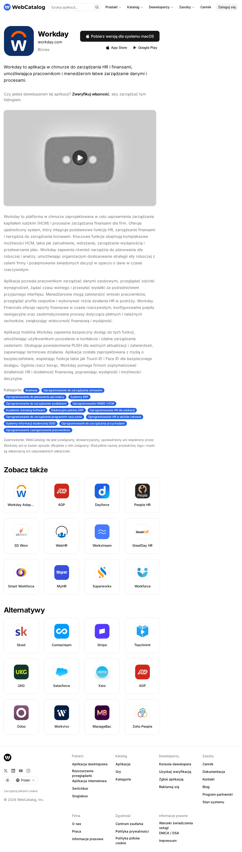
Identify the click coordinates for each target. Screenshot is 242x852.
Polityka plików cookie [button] (128, 840)
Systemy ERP (79, 397)
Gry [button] (118, 772)
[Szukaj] (97, 7)
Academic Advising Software (25, 410)
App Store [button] (119, 47)
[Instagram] (28, 771)
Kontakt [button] (209, 779)
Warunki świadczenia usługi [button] (176, 825)
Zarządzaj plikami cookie (21, 791)
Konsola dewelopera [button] (175, 764)
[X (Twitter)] (6, 771)
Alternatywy (24, 610)
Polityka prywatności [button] (132, 831)
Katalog (133, 7)
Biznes (43, 49)
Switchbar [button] (80, 788)
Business (31, 390)
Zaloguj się (227, 7)
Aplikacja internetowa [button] (89, 781)
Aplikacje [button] (123, 764)
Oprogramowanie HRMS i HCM (93, 403)
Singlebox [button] (80, 796)
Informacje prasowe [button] (87, 839)
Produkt (111, 7)
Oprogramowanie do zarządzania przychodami (93, 423)
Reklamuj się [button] (169, 787)
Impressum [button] (168, 840)
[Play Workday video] (80, 158)
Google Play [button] (147, 47)
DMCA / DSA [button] (169, 833)
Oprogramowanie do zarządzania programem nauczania (44, 417)
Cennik (205, 7)
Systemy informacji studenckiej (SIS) (30, 423)
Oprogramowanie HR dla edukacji (112, 410)
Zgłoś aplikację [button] (171, 779)
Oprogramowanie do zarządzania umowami (72, 390)
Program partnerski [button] (218, 794)
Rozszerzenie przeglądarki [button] (82, 773)
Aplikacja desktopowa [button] (90, 764)
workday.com (50, 42)
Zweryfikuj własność (90, 94)
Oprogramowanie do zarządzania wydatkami (36, 403)
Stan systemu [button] (213, 802)
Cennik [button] (208, 764)
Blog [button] (206, 787)
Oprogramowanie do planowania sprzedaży (35, 397)
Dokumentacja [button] (214, 772)
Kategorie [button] (123, 779)
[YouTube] (21, 771)
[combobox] (25, 780)
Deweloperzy (159, 7)
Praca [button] (76, 831)
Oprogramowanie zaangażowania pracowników (38, 430)
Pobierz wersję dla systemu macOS (122, 36)
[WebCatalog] (7, 757)
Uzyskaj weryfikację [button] (175, 772)
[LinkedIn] (13, 771)
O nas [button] (76, 824)
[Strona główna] (24, 7)
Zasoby (185, 7)
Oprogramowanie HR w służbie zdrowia (114, 417)
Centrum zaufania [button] (129, 824)
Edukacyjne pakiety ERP (67, 410)
